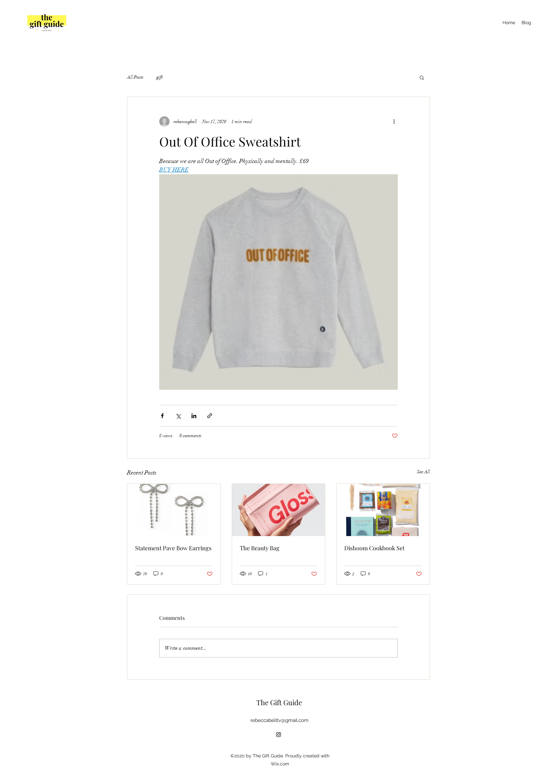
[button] (422, 77)
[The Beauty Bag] (278, 510)
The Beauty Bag (259, 548)
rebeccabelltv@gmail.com (279, 720)
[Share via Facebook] (162, 416)
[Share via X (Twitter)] (178, 416)
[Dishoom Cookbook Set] (383, 510)
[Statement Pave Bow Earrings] (173, 510)
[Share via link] (210, 416)
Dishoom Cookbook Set (374, 548)
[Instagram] (278, 734)
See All (423, 472)
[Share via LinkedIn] (194, 416)
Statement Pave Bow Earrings (173, 548)
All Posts (135, 77)
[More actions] (394, 121)
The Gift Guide (279, 702)
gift (159, 77)
